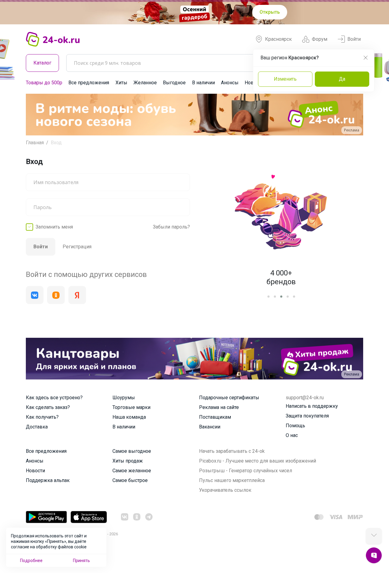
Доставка (37, 427)
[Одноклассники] (56, 295)
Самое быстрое (130, 480)
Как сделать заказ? (48, 407)
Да (342, 79)
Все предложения (88, 83)
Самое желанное (131, 470)
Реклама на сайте (219, 407)
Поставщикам (215, 417)
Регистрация (77, 247)
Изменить (285, 79)
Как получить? (42, 417)
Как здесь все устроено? (54, 397)
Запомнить (54, 227)
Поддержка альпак (48, 480)
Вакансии (209, 427)
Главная (35, 142)
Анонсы (230, 83)
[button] (36, 114)
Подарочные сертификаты (229, 397)
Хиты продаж (127, 461)
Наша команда (129, 417)
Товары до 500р (44, 83)
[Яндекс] (77, 295)
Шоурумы (123, 397)
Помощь (295, 425)
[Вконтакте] (34, 295)
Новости (35, 470)
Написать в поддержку (312, 406)
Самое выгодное (131, 451)
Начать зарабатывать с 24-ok (232, 451)
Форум (319, 39)
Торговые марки (131, 407)
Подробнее (31, 560)
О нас (292, 435)
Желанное (145, 83)
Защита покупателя (307, 416)
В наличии (203, 83)
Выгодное (174, 83)
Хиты (121, 83)
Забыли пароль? (171, 227)
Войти (354, 39)
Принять (81, 560)
